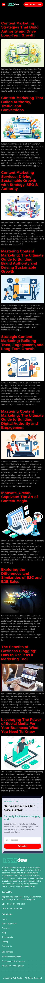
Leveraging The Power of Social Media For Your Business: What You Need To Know (21, 726)
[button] (3, 4)
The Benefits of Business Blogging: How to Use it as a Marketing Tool (18, 653)
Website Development (11, 956)
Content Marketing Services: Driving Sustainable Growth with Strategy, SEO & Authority (19, 180)
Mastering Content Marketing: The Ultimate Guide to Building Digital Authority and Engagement (22, 419)
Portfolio (6, 928)
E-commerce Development (13, 961)
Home (4, 919)
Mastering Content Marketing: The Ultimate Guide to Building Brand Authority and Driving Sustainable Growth (22, 261)
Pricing (5, 941)
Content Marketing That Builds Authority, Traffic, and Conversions (22, 104)
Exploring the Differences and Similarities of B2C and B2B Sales (21, 575)
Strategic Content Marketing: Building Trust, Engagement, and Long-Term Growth (22, 343)
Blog (4, 932)
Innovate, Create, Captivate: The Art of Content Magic (19, 497)
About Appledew (9, 923)
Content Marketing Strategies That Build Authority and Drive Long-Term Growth (20, 29)
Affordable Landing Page (13, 966)
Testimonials (7, 937)
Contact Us (7, 946)
